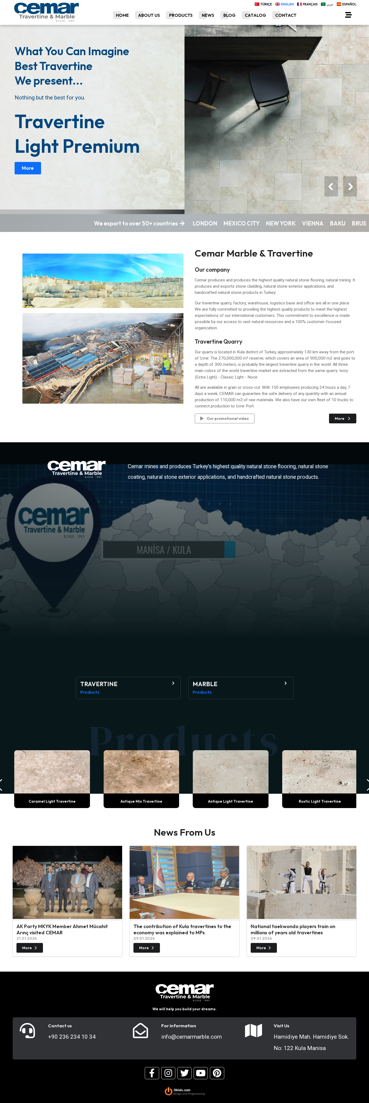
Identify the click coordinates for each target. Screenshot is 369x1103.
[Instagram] (168, 1073)
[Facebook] (152, 1073)
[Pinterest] (217, 1073)
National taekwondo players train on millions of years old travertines (293, 929)
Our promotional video (227, 418)
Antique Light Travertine (229, 801)
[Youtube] (201, 1073)
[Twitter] (184, 1073)
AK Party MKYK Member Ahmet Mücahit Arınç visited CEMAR (62, 929)
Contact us (60, 1025)
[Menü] (348, 16)
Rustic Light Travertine (318, 801)
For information (178, 1025)
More (28, 168)
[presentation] (331, 186)
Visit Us (281, 1025)
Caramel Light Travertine (50, 801)
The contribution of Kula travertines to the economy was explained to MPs (182, 929)
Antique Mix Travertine (140, 801)
